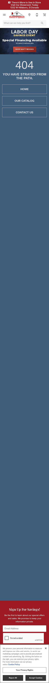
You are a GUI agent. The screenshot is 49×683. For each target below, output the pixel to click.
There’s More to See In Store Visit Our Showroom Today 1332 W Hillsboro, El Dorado (25, 5)
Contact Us (24, 112)
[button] (4, 14)
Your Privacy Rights (24, 670)
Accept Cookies (35, 678)
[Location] (29, 14)
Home (24, 89)
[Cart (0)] (44, 14)
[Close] (46, 648)
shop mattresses (24, 49)
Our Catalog (24, 100)
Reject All (13, 678)
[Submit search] (42, 23)
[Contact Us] (37, 14)
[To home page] (16, 14)
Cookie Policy (14, 664)
